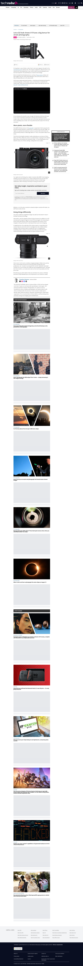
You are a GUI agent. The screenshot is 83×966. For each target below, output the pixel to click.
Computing (13, 7)
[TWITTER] (20, 281)
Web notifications (58, 956)
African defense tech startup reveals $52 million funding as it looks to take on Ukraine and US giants (61, 145)
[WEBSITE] (26, 281)
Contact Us (44, 953)
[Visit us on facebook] (59, 3)
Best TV (44, 932)
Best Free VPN (20, 932)
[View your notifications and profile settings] (75, 3)
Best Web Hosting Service (23, 935)
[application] (31, 100)
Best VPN (62, 25)
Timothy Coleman (22, 37)
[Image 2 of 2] (47, 246)
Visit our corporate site (58, 944)
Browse (58, 7)
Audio (36, 7)
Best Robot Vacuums (74, 937)
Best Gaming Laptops (35, 932)
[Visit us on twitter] (61, 3)
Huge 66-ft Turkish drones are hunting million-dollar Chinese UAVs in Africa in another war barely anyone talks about (61, 162)
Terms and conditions (59, 953)
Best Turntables (55, 930)
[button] (80, 3)
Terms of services (29, 196)
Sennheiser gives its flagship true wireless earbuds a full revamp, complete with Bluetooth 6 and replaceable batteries (60, 137)
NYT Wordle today (53, 25)
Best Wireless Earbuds (57, 935)
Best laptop (32, 25)
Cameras (45, 7)
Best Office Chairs (56, 937)
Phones (7, 7)
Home (49, 7)
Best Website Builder (22, 937)
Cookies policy (30, 956)
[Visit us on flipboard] (65, 3)
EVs (54, 7)
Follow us (41, 64)
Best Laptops (33, 930)
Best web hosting (42, 25)
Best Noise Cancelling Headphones (59, 932)
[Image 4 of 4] (47, 158)
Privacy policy (16, 956)
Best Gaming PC (34, 935)
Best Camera (72, 930)
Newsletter (48, 64)
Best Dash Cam (73, 932)
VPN (40, 7)
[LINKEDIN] (24, 281)
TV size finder (24, 25)
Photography (20, 29)
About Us (15, 953)
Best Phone (45, 930)
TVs (21, 7)
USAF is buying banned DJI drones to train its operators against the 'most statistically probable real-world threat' (60, 169)
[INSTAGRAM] (22, 281)
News (15, 37)
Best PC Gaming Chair (35, 937)
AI (18, 7)
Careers (29, 958)
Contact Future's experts (33, 953)
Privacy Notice (17, 197)
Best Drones (72, 935)
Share (16, 64)
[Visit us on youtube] (63, 3)
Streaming (26, 7)
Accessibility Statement (18, 958)
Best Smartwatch (46, 937)
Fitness (31, 7)
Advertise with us (45, 956)
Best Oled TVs (45, 935)
